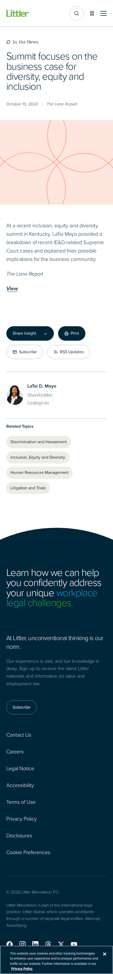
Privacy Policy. (22, 968)
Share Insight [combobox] (24, 333)
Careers (15, 751)
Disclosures (19, 835)
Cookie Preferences (28, 852)
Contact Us (18, 734)
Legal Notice (20, 768)
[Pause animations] (92, 13)
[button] (9, 944)
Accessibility (20, 785)
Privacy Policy (21, 818)
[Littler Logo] (17, 13)
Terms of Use (20, 802)
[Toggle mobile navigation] (103, 13)
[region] (56, 960)
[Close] (104, 954)
